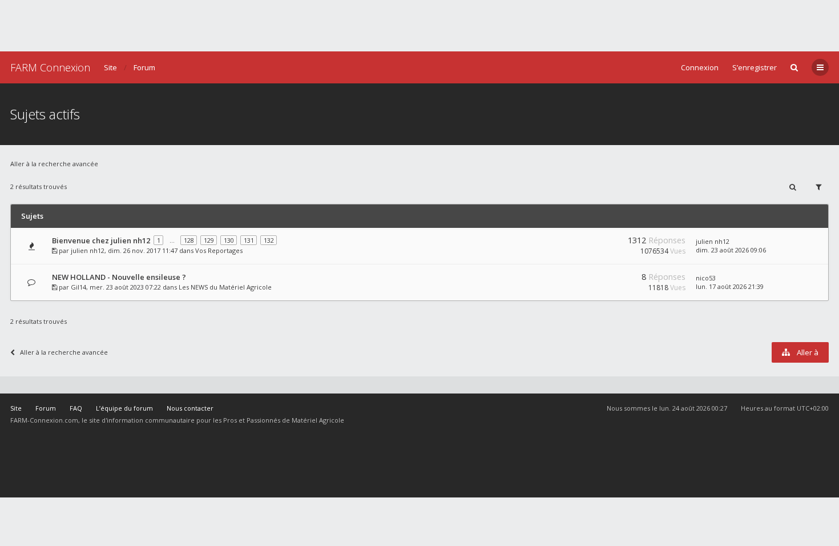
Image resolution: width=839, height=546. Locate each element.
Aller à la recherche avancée (54, 163)
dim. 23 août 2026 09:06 (731, 250)
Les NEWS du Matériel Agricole (225, 287)
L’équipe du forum (124, 408)
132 (269, 240)
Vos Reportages (219, 250)
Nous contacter (190, 408)
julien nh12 (87, 250)
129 (209, 240)
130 (229, 240)
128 (189, 240)
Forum (144, 67)
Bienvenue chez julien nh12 (101, 240)
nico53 (706, 278)
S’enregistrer (754, 67)
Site (110, 67)
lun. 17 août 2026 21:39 (730, 286)
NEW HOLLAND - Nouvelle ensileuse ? (119, 277)
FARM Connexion (50, 67)
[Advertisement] (419, 25)
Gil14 (78, 287)
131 (249, 240)
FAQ (76, 408)
